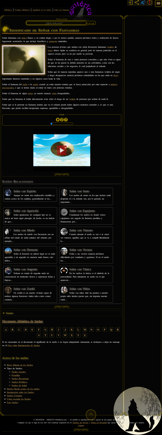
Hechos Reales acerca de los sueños (23, 388)
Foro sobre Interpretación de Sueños (24, 345)
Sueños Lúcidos (19, 371)
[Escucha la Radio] (143, 2)
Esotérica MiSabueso (22, 10)
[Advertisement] (143, 52)
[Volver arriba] (91, 414)
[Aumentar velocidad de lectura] (62, 120)
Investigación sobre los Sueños (20, 392)
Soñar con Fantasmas (61, 10)
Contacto (81, 425)
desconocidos (8, 87)
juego (115, 75)
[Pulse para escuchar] (58, 120)
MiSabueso (8, 10)
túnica (24, 37)
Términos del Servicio (80, 422)
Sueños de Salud (19, 385)
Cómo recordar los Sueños (19, 398)
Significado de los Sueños (42, 10)
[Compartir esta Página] (137, 2)
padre (25, 84)
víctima (72, 98)
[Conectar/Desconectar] (130, 2)
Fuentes (9, 313)
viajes (54, 93)
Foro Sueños (12, 402)
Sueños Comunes (14, 395)
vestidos (110, 46)
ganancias (53, 41)
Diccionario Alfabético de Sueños (22, 321)
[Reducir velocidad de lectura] (66, 120)
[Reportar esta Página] (149, 2)
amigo (30, 93)
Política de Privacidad (99, 422)
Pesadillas (16, 375)
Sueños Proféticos (19, 381)
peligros (114, 84)
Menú (158, 2)
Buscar (89, 23)
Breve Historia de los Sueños (20, 364)
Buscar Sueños (61, 19)
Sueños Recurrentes (20, 378)
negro (50, 50)
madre (35, 84)
